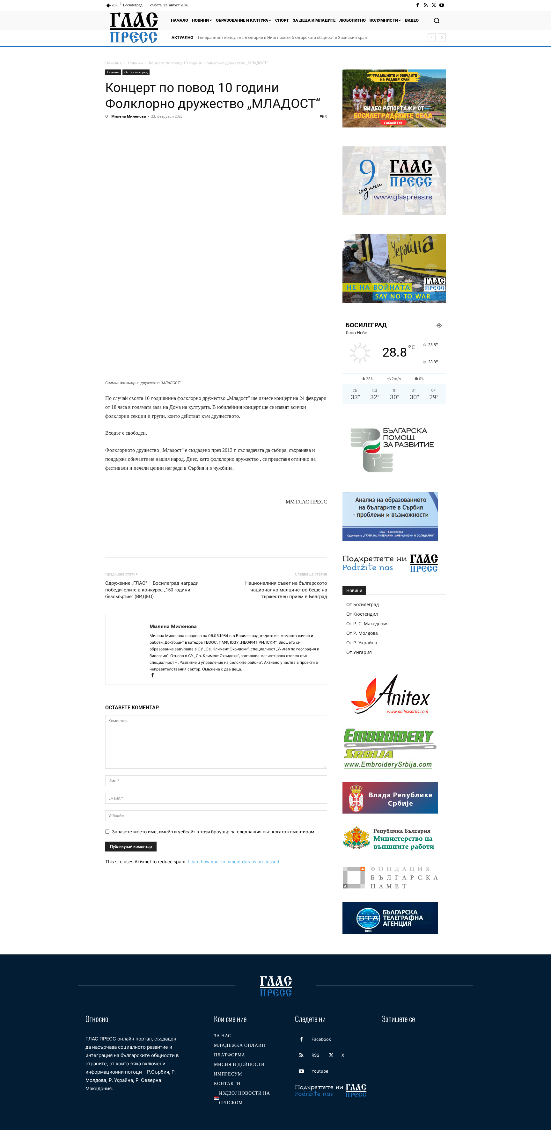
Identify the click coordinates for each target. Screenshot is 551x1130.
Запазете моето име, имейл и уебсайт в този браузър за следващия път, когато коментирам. (214, 831)
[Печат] (185, 130)
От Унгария (359, 652)
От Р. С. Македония (367, 623)
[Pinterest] (141, 130)
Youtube (320, 1071)
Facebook (321, 1039)
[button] (436, 20)
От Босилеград (136, 72)
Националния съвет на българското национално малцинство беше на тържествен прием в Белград (286, 589)
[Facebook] (418, 5)
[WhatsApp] (155, 130)
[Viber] (214, 130)
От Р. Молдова (362, 633)
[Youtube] (442, 5)
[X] (434, 5)
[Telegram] (199, 130)
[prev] (432, 37)
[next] (442, 37)
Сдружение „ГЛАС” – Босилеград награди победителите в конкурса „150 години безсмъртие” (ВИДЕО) (152, 589)
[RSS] (426, 5)
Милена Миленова (128, 116)
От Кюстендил (362, 614)
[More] (229, 130)
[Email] (170, 130)
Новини (135, 63)
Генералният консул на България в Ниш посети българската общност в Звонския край (282, 37)
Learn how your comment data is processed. (234, 861)
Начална (113, 63)
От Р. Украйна (361, 643)
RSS (315, 1055)
